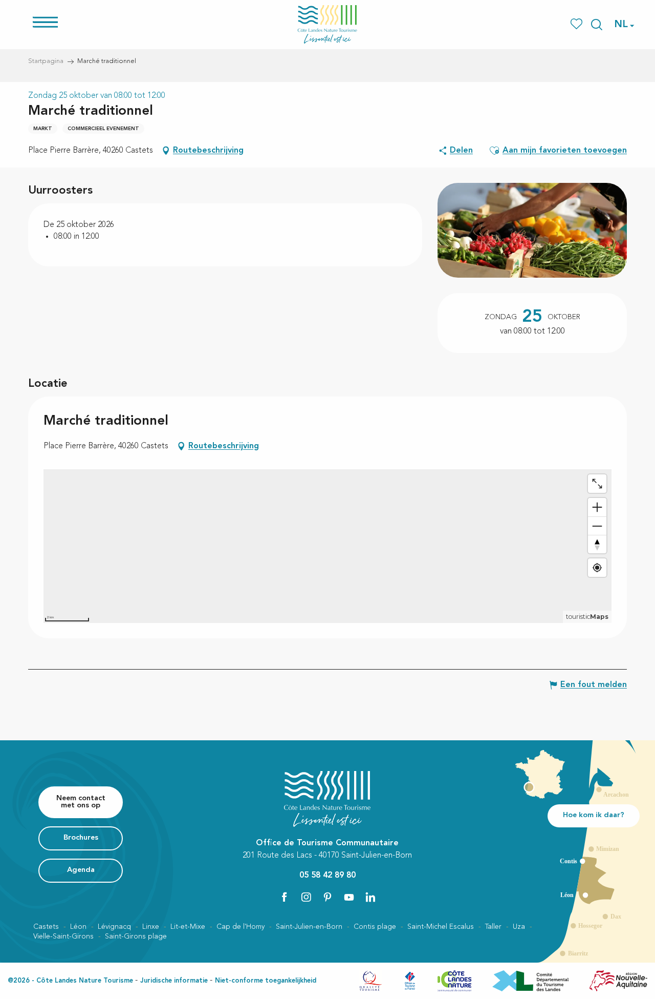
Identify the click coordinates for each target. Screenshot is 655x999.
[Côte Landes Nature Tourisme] (327, 24)
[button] (596, 24)
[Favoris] (577, 24)
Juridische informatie (174, 980)
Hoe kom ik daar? (593, 815)
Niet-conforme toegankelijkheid (265, 980)
